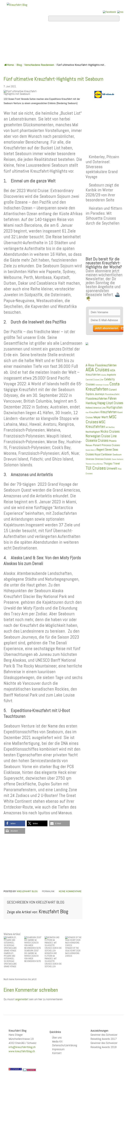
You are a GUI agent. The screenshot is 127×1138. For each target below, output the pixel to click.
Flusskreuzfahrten (29, 48)
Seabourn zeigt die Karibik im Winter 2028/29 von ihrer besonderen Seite (102, 192)
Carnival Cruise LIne (94, 379)
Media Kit (57, 1041)
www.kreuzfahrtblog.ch (22, 1051)
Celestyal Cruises (102, 385)
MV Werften (110, 427)
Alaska (103, 375)
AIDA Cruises (97, 369)
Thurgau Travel (112, 463)
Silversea (90, 459)
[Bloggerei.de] (29, 1070)
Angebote (17, 39)
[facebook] (109, 11)
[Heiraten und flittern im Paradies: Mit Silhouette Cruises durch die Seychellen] (53, 943)
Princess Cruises (111, 445)
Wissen (66, 48)
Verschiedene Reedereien (39, 64)
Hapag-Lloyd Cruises (110, 403)
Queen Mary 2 (91, 450)
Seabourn (117, 454)
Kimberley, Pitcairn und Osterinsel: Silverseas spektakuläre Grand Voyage (102, 166)
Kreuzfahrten (108, 412)
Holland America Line (96, 407)
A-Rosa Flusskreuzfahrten (101, 365)
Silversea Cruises (103, 459)
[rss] (120, 11)
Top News (34, 30)
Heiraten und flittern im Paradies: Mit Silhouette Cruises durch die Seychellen (104, 216)
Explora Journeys (95, 394)
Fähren (112, 398)
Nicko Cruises (110, 431)
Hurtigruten (114, 407)
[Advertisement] (43, 862)
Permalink (48, 891)
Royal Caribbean (103, 454)
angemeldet (21, 999)
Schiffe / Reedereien (75, 30)
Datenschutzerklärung (64, 1045)
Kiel (87, 412)
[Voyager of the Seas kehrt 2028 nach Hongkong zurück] (73, 941)
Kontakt (57, 1053)
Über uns (57, 1037)
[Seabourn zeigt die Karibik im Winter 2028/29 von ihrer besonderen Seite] (33, 942)
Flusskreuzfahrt (112, 394)
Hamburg (91, 403)
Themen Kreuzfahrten (94, 464)
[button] (14, 823)
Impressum (58, 1049)
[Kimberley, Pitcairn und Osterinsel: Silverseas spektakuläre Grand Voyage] (12, 943)
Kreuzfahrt (94, 412)
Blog (19, 64)
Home (12, 30)
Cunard (113, 389)
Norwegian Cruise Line (101, 436)
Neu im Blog (46, 39)
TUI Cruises (96, 468)
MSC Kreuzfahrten (96, 424)
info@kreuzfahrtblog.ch (22, 1047)
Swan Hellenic (117, 459)
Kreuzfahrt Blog (27, 891)
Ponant (97, 445)
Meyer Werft (100, 417)
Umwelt (111, 468)
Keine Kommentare (70, 891)
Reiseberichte (81, 39)
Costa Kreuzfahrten (103, 386)
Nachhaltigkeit (93, 431)
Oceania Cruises (97, 440)
